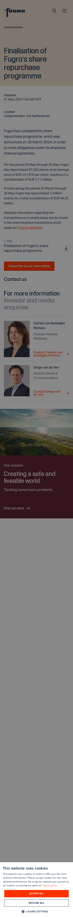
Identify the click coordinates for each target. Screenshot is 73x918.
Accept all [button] (36, 893)
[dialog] (36, 890)
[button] (36, 911)
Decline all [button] (36, 902)
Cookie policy (49, 885)
